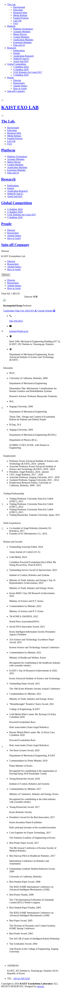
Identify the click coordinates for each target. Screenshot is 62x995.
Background (19, 7)
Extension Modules (22, 42)
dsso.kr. (40, 986)
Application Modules (23, 39)
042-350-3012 (16, 321)
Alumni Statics (20, 85)
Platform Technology (23, 29)
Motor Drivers (20, 34)
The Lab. (11, 4)
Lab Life (17, 20)
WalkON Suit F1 (21, 58)
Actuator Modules (21, 31)
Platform (11, 26)
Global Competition (16, 64)
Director (17, 80)
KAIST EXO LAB (20, 107)
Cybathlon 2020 (21, 69)
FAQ (15, 23)
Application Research (23, 56)
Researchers (19, 83)
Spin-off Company (16, 91)
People (10, 77)
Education (18, 10)
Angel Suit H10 (20, 61)
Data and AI (19, 45)
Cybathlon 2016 (21, 75)
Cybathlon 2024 (21, 67)
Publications (19, 50)
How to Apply (20, 88)
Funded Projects (21, 18)
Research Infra (20, 12)
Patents (16, 53)
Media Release (20, 15)
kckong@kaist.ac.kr (18, 331)
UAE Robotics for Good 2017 (27, 72)
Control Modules (21, 37)
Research (11, 48)
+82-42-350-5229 (21, 978)
